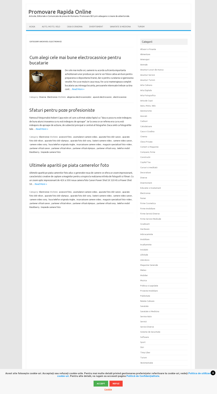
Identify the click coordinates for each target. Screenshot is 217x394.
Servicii (143, 321)
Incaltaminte (146, 244)
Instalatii (144, 249)
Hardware (144, 229)
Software (144, 337)
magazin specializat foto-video (117, 144)
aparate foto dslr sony (80, 140)
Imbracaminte (146, 234)
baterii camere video (102, 140)
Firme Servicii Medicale (150, 219)
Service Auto (146, 316)
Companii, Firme (147, 152)
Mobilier (144, 275)
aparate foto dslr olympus (57, 140)
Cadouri (144, 121)
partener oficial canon (40, 148)
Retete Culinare (147, 301)
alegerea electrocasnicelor (79, 97)
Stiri (142, 347)
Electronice (52, 97)
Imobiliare (144, 239)
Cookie (108, 389)
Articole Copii (146, 100)
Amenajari (144, 59)
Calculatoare (146, 126)
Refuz (116, 383)
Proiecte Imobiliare (149, 291)
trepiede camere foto (51, 152)
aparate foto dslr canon (110, 137)
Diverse (42, 97)
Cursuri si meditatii (148, 167)
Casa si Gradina (74, 27)
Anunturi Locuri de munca (151, 70)
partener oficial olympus (84, 148)
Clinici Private (146, 142)
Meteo (143, 270)
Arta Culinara (146, 85)
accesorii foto (65, 137)
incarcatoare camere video (89, 144)
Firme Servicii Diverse (150, 213)
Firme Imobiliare (147, 208)
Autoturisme (146, 111)
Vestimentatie (146, 363)
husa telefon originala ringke (62, 144)
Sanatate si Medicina (120, 27)
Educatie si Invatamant (150, 188)
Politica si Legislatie (149, 286)
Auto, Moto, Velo (51, 27)
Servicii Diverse (147, 327)
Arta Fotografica (148, 95)
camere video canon (122, 140)
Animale (144, 64)
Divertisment (96, 27)
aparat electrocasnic (102, 97)
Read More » (78, 89)
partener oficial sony (106, 148)
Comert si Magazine (149, 147)
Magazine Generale (149, 265)
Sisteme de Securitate (150, 332)
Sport (143, 342)
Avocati (143, 116)
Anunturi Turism (147, 80)
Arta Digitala (146, 90)
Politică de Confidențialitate (142, 376)
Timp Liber (145, 352)
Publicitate (145, 296)
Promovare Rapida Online (59, 12)
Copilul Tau (145, 162)
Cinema (143, 136)
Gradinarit (145, 224)
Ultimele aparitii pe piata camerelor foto (69, 165)
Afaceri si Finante (148, 49)
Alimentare (145, 54)
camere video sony (38, 144)
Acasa (32, 27)
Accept (101, 383)
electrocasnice (119, 97)
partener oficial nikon (61, 148)
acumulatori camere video (85, 137)
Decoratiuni (145, 172)
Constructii (145, 157)
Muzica (143, 280)
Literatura (144, 260)
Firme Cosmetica (148, 203)
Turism (141, 27)
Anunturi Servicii (147, 75)
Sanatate (144, 306)
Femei (143, 198)
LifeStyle (144, 255)
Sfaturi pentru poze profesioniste (62, 110)
